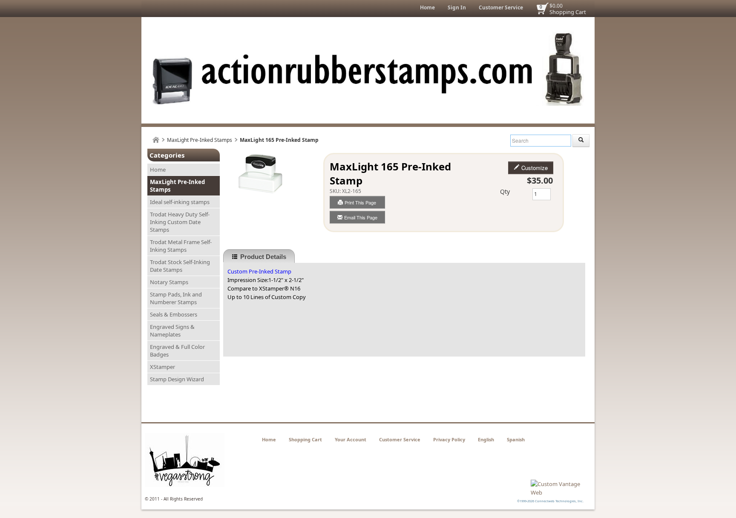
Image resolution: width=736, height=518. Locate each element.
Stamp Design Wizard (177, 379)
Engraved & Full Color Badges (177, 350)
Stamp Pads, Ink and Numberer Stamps (176, 298)
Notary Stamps (169, 282)
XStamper (162, 367)
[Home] (155, 140)
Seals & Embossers (173, 314)
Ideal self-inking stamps (180, 202)
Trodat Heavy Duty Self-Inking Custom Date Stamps (180, 221)
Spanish (516, 439)
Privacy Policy (449, 439)
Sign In (457, 7)
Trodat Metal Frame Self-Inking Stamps (181, 245)
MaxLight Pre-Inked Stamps (199, 140)
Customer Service (501, 7)
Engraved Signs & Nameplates (172, 330)
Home (427, 7)
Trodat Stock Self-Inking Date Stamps (180, 265)
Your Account (350, 439)
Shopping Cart (567, 12)
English (486, 439)
